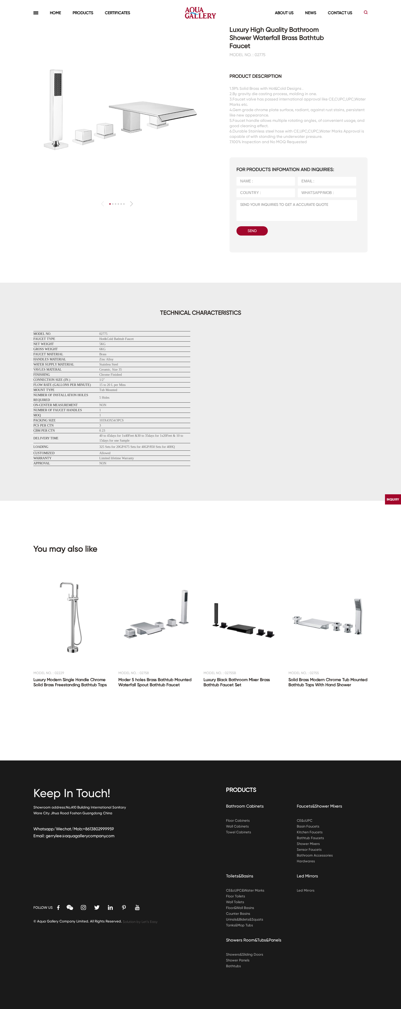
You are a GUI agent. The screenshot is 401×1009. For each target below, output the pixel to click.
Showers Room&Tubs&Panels (253, 940)
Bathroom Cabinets (245, 806)
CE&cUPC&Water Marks (245, 890)
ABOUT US (284, 12)
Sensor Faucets (309, 849)
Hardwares (306, 861)
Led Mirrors (307, 875)
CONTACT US (340, 12)
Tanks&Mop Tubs (239, 925)
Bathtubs (233, 966)
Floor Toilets (235, 896)
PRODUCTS (83, 12)
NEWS (310, 12)
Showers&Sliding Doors (244, 954)
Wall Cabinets (237, 826)
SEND (252, 231)
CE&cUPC (304, 820)
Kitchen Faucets (310, 832)
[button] (131, 204)
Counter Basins (238, 914)
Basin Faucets (308, 826)
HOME (55, 12)
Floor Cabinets (238, 820)
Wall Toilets (235, 902)
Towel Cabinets (238, 832)
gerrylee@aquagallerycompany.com (80, 835)
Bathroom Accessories (315, 855)
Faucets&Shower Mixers (319, 806)
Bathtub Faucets (310, 838)
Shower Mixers (308, 844)
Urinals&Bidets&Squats (244, 919)
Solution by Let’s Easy (140, 922)
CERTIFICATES (117, 12)
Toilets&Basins (239, 875)
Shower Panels (237, 960)
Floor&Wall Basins (240, 908)
